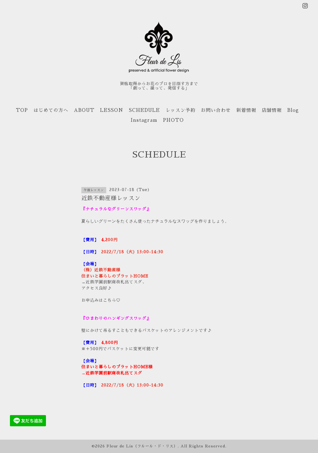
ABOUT (84, 110)
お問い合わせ (216, 110)
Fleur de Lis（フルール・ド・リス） (142, 446)
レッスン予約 (180, 110)
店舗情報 (272, 110)
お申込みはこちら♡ (100, 300)
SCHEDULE (144, 110)
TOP (22, 110)
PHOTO (173, 120)
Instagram (144, 120)
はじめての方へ (51, 110)
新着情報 (246, 110)
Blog (293, 110)
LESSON (111, 110)
